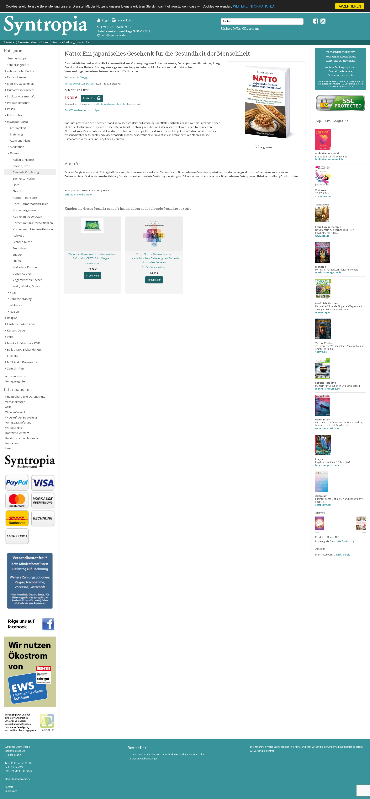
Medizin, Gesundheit (20, 83)
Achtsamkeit (18, 128)
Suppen (18, 254)
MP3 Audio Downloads (22, 362)
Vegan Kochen (22, 273)
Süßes (17, 261)
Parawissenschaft (18, 103)
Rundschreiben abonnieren (22, 438)
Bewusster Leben (27, 42)
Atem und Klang (20, 140)
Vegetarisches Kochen (27, 280)
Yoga (13, 292)
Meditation (17, 147)
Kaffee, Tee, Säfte (25, 198)
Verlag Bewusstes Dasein (79, 83)
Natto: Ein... (84, 42)
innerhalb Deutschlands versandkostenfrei (107, 104)
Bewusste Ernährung (63, 42)
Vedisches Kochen (25, 267)
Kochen (44, 42)
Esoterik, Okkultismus (21, 324)
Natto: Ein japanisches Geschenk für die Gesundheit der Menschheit (168, 754)
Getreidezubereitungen (144, 758)
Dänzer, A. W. (92, 263)
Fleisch (17, 191)
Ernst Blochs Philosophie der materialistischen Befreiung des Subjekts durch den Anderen (154, 258)
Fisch (16, 185)
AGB (8, 407)
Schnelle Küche (22, 242)
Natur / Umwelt (17, 77)
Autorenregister (16, 376)
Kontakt (9, 787)
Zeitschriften (15, 368)
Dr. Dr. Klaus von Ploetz (154, 267)
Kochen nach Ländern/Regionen (34, 229)
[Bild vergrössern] (266, 139)
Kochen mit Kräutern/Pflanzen (33, 223)
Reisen (14, 311)
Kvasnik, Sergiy (78, 77)
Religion (12, 318)
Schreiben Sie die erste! (78, 194)
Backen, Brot (21, 166)
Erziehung (16, 134)
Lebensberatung (21, 299)
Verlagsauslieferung (18, 422)
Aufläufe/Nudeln (23, 159)
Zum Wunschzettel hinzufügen (82, 110)
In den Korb (90, 98)
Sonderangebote (18, 65)
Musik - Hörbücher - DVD (23, 343)
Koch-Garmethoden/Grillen (30, 204)
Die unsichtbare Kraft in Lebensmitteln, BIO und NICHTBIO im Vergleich (92, 256)
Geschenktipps (17, 58)
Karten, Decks (16, 330)
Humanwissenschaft (20, 90)
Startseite (9, 42)
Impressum (12, 443)
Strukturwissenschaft (21, 96)
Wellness (16, 305)
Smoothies (20, 248)
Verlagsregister (15, 381)
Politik (11, 109)
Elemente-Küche (24, 178)
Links (8, 448)
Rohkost (18, 235)
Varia (10, 337)
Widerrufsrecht (15, 412)
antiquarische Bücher (20, 71)
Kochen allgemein (24, 210)
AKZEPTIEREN (350, 6)
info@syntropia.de (114, 35)
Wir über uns (13, 428)
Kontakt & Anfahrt (17, 433)
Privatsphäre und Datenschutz (25, 396)
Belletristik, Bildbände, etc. (24, 349)
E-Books (12, 356)
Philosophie (14, 115)
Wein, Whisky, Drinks (26, 286)
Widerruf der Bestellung (21, 417)
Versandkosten (15, 402)
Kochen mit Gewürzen (27, 216)
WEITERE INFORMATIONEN (254, 6)
